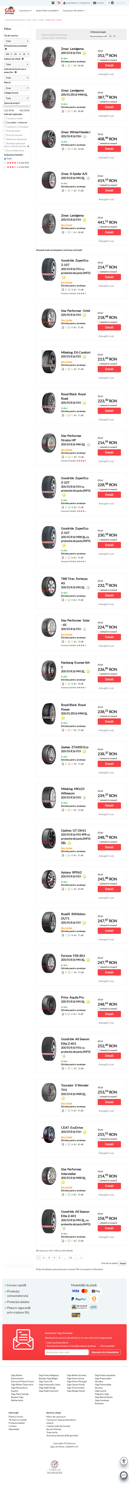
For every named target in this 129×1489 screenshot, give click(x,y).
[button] (124, 1461)
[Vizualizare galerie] (114, 36)
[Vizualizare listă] (110, 36)
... (64, 1257)
